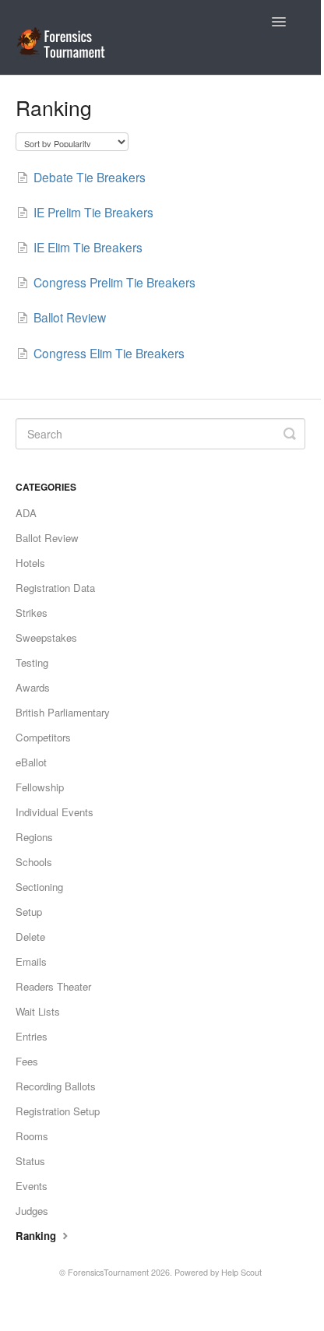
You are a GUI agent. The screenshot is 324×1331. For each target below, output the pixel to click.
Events (32, 1185)
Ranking (37, 1235)
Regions (34, 836)
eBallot (31, 762)
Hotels (30, 562)
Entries (32, 1036)
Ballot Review (47, 537)
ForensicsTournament (108, 1272)
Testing (32, 662)
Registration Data (55, 587)
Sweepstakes (46, 637)
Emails (31, 961)
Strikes (32, 612)
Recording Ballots (56, 1086)
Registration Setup (58, 1111)
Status (30, 1160)
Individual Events (54, 812)
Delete (30, 936)
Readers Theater (53, 986)
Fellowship (40, 787)
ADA (26, 512)
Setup (29, 911)
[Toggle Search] (290, 433)
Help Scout (241, 1272)
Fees (27, 1061)
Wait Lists (38, 1011)
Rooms (32, 1136)
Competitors (43, 737)
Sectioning (39, 886)
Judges (32, 1210)
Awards (33, 687)
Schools (34, 861)
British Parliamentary (63, 712)
